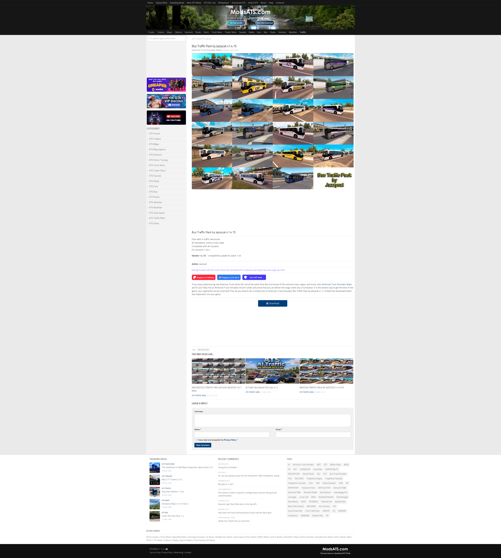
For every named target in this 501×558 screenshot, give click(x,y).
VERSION (342, 511)
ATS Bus (153, 191)
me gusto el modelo (227, 467)
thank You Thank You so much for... (234, 521)
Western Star (317, 515)
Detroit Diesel (308, 474)
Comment (198, 411)
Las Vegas (292, 497)
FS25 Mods (165, 537)
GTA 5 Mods (340, 537)
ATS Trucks (154, 133)
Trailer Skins (230, 32)
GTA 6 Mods (276, 537)
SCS (334, 506)
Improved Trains (308, 488)
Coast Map (317, 469)
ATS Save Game (157, 212)
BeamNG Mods (179, 537)
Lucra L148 (303, 497)
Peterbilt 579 (326, 501)
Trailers (160, 32)
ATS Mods (154, 549)
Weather (293, 32)
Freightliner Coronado (297, 483)
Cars (259, 32)
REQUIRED (311, 506)
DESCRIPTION (294, 474)
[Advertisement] (272, 210)
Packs (198, 32)
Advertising (178, 552)
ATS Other (154, 223)
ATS (325, 464)
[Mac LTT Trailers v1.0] (155, 480)
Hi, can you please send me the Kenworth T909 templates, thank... (249, 475)
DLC (318, 474)
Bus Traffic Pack (203, 350)
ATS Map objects (157, 149)
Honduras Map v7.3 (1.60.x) (175, 503)
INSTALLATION (324, 488)
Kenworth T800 (294, 492)
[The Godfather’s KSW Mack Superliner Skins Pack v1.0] (155, 468)
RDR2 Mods (263, 537)
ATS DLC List (210, 2)
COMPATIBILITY (331, 469)
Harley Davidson (329, 483)
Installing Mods (177, 2)
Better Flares (335, 464)
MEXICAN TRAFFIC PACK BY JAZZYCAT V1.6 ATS (322, 387)
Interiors (189, 32)
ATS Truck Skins (157, 165)
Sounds (242, 32)
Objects (178, 32)
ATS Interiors (155, 154)
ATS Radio (154, 181)
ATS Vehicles (155, 202)
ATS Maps (154, 144)
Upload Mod (161, 2)
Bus (265, 32)
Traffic (303, 32)
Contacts (280, 2)
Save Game (239, 537)
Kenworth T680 (339, 488)
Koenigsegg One (340, 492)
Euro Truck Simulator (338, 474)
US (334, 511)
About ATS (253, 2)
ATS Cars (153, 186)
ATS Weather (155, 207)
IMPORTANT (293, 488)
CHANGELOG (305, 469)
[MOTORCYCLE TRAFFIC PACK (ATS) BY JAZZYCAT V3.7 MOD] (219, 371)
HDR (341, 483)
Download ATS (239, 2)
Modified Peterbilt (326, 497)
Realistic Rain (340, 501)
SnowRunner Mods (324, 537)
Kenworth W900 (310, 492)
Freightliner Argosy (314, 478)
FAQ (290, 478)
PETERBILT (313, 501)
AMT (319, 464)
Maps (169, 32)
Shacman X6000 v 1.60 (173, 491)
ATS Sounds (155, 175)
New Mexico (293, 501)
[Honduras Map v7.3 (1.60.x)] (155, 504)
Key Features (325, 492)
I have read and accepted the (218, 440)
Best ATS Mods (194, 2)
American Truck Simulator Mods (337, 284)
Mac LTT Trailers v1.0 (172, 479)
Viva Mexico (293, 515)
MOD (313, 497)
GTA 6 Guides (152, 537)
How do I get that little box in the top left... (238, 504)
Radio (251, 32)
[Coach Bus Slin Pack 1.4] (155, 516)
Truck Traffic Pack (312, 511)
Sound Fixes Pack (295, 511)
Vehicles (282, 32)
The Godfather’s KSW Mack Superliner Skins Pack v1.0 (187, 467)
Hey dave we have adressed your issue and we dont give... (245, 512)
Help (271, 2)
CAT (295, 469)
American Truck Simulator (303, 464)
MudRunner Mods (224, 537)
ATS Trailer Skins (157, 170)
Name (197, 429)
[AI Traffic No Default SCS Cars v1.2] (272, 371)
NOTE (303, 501)
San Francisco (324, 506)
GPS (318, 483)
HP (347, 483)
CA (289, 469)
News (263, 2)
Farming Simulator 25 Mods (201, 537)
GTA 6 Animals (307, 537)
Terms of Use (155, 552)
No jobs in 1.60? (225, 484)
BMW (346, 464)
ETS (325, 474)
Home (150, 2)
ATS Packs (154, 197)
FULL (311, 483)
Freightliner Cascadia (333, 478)
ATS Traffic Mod (201, 38)
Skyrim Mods (186, 540)
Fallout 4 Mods (171, 540)
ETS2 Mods (251, 537)
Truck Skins (216, 32)
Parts (206, 32)
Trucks (151, 32)
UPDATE (326, 511)
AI (289, 464)
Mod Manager (342, 497)
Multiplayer (223, 2)
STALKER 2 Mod (290, 537)
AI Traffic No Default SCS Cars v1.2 (262, 387)
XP (327, 515)
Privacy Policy (230, 440)
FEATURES (299, 478)
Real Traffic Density (296, 506)
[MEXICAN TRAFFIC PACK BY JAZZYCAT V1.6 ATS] (326, 371)
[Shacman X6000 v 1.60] (155, 492)
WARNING (305, 515)
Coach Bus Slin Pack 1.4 (173, 516)
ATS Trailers (155, 138)
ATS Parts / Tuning (158, 160)
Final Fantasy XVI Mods (204, 540)
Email (279, 429)
